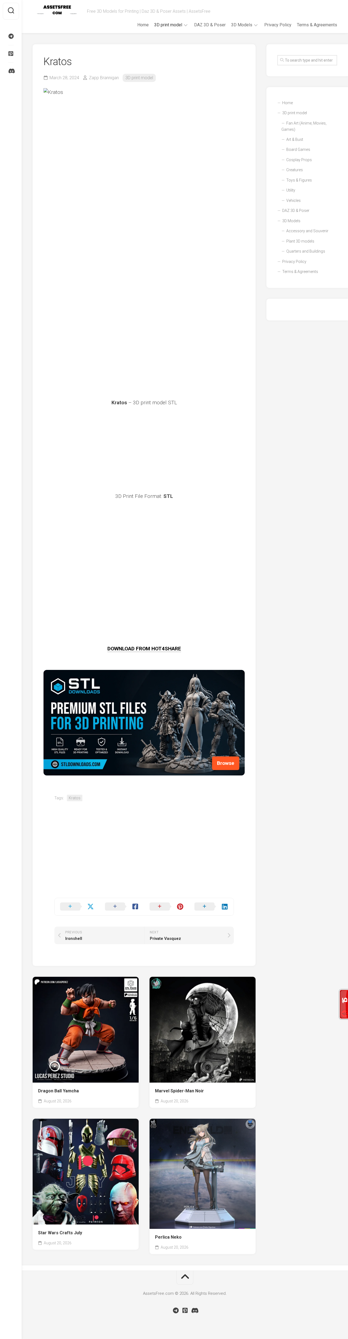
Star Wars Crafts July (60, 1232)
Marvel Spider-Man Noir (179, 1090)
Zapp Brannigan (104, 77)
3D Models (241, 24)
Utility (290, 190)
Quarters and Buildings (305, 251)
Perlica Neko (168, 1237)
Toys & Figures (299, 180)
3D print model (168, 24)
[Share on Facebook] (122, 906)
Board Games (298, 149)
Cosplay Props (299, 160)
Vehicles (293, 200)
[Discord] (10, 71)
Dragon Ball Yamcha (58, 1090)
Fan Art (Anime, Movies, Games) (304, 126)
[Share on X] (77, 906)
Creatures (294, 170)
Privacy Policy (277, 24)
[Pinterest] (10, 53)
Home (143, 24)
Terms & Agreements (317, 24)
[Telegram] (10, 36)
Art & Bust (294, 139)
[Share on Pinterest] (166, 906)
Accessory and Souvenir (307, 231)
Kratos (74, 798)
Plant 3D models (300, 241)
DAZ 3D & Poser (210, 24)
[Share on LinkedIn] (211, 906)
